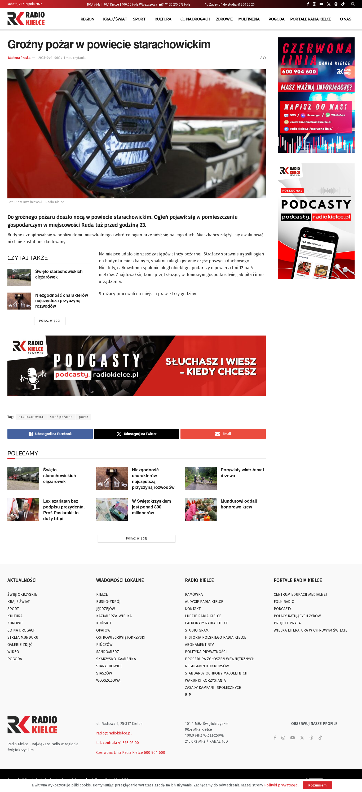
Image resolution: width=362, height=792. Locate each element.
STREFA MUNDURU (22, 637)
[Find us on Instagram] (314, 4)
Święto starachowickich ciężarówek (59, 274)
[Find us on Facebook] (308, 4)
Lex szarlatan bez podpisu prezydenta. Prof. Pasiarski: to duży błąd (64, 509)
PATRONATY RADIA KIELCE (206, 623)
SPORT (139, 18)
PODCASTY (282, 609)
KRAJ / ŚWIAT (115, 18)
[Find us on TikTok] (343, 4)
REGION (87, 18)
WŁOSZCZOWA (108, 680)
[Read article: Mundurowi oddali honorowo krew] (201, 509)
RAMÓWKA (194, 594)
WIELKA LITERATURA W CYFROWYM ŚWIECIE (310, 630)
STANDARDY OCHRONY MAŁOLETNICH (216, 673)
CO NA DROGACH (195, 18)
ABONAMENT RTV (199, 644)
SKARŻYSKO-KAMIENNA (116, 659)
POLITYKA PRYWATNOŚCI (206, 652)
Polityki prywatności (281, 785)
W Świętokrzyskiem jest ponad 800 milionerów (151, 507)
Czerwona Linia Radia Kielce (119, 752)
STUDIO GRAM (197, 630)
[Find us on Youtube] (321, 4)
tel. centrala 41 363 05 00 (117, 743)
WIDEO (13, 652)
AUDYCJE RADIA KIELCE (204, 601)
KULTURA (163, 18)
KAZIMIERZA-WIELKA (114, 616)
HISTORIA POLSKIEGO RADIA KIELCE (215, 637)
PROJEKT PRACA (287, 623)
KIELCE (102, 594)
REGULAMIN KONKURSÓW (207, 666)
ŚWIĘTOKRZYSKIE (22, 594)
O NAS (345, 18)
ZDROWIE (224, 18)
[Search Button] (353, 4)
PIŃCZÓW (104, 644)
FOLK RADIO (284, 601)
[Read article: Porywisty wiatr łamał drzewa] (201, 478)
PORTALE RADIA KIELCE (310, 18)
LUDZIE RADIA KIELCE (203, 616)
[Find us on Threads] (336, 4)
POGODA (277, 18)
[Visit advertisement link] (316, 95)
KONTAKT (193, 609)
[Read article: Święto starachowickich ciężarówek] (19, 277)
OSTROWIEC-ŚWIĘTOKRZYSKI (120, 637)
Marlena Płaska (19, 58)
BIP (188, 695)
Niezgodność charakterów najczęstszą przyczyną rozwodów (61, 300)
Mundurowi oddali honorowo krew (239, 504)
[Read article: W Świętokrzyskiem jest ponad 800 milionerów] (112, 509)
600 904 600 (154, 752)
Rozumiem (317, 785)
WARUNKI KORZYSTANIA (205, 680)
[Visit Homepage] (27, 19)
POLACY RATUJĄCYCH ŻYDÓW (297, 616)
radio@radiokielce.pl (114, 733)
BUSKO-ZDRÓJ (108, 601)
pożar (83, 417)
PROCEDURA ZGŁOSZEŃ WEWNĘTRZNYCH (219, 659)
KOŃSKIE (104, 623)
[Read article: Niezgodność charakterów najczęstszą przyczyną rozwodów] (19, 301)
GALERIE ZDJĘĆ (19, 644)
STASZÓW (104, 673)
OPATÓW (103, 630)
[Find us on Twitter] (329, 4)
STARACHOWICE (31, 417)
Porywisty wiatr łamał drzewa (242, 472)
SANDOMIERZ (107, 652)
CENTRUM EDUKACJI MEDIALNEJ (300, 594)
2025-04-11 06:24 (50, 58)
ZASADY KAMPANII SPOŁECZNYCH (213, 687)
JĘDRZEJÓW (105, 609)
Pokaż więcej (49, 321)
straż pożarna (61, 417)
